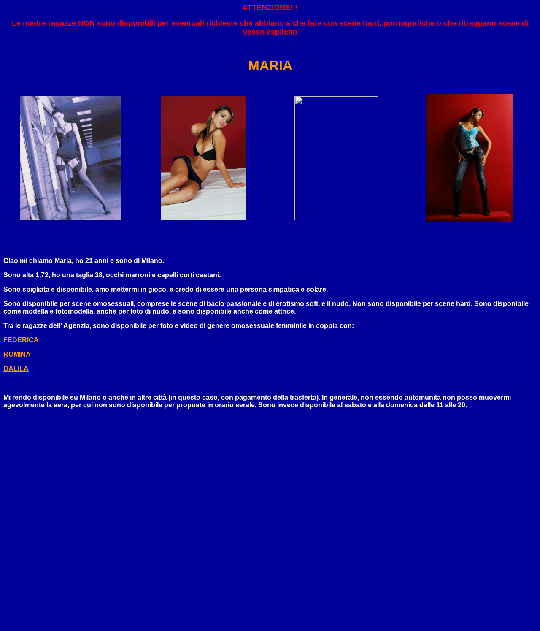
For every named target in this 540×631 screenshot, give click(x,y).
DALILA (16, 368)
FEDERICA (21, 340)
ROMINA (17, 354)
